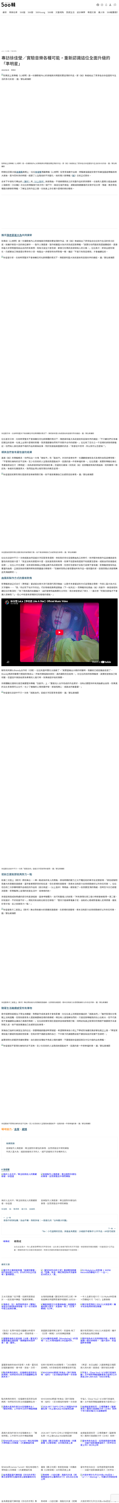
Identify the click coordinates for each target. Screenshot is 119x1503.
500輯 (7, 51)
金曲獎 (32, 1208)
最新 (5, 12)
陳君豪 (16, 1208)
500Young (40, 12)
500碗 (50, 12)
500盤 (22, 12)
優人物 (101, 12)
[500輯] (8, 5)
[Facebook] (98, 4)
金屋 (16, 1129)
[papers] (106, 4)
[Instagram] (102, 4)
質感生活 (70, 12)
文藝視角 (59, 12)
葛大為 (24, 1208)
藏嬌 (24, 1129)
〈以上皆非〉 (39, 181)
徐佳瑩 (4, 1208)
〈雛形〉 (26, 181)
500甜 (30, 12)
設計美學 (81, 12)
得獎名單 (13, 12)
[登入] (110, 5)
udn (2, 51)
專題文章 (92, 12)
